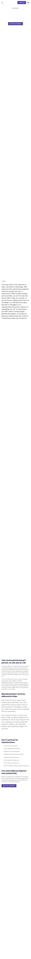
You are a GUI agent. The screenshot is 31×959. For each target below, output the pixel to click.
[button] (28, 2)
